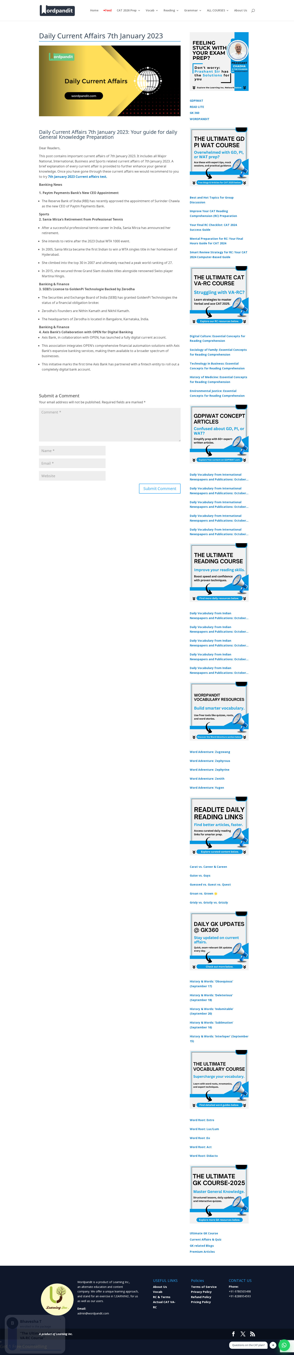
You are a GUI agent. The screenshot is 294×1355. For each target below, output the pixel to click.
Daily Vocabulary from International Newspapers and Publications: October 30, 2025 (218, 491)
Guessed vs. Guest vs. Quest (210, 884)
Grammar (191, 10)
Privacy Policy (201, 1292)
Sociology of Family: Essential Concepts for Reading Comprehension (218, 352)
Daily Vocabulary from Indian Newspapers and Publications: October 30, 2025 (218, 629)
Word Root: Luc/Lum (204, 1129)
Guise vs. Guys (200, 875)
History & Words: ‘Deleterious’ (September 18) (211, 997)
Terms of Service (204, 1287)
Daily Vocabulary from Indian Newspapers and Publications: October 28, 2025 (218, 643)
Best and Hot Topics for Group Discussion (212, 200)
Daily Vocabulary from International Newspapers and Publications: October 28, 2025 (218, 504)
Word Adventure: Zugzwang (210, 752)
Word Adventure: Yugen (207, 787)
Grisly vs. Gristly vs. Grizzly (209, 902)
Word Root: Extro (202, 1120)
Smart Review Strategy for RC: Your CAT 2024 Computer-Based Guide (218, 254)
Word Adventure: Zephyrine (209, 769)
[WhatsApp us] (284, 1345)
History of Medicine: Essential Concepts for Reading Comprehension (218, 379)
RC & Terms (161, 1297)
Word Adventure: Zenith (207, 778)
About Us (240, 10)
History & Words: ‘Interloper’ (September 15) (219, 1038)
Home (94, 10)
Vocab (150, 10)
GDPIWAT (196, 100)
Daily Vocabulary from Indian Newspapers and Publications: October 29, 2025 (218, 670)
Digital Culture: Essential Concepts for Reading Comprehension (217, 338)
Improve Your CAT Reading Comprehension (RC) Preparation (213, 213)
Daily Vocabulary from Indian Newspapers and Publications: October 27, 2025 (218, 657)
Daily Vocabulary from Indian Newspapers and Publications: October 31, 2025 (218, 615)
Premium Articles (202, 1252)
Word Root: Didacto (204, 1156)
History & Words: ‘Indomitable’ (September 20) (211, 1011)
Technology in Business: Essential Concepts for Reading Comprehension (217, 366)
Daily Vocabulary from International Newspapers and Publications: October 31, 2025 (218, 477)
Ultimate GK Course (204, 1233)
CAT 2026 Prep (127, 10)
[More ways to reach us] (273, 1345)
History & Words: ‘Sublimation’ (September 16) (211, 1025)
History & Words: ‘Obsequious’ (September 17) (211, 983)
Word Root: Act (201, 1147)
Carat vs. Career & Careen (208, 867)
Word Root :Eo (200, 1138)
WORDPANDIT (199, 119)
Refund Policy (201, 1297)
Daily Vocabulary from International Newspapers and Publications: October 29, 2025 (218, 532)
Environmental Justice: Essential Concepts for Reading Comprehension (217, 393)
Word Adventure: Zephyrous (210, 761)
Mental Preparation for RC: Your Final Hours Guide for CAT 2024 (216, 241)
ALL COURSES (216, 10)
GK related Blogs (202, 1246)
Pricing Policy (201, 1302)
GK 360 (194, 113)
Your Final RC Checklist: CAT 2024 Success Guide (213, 227)
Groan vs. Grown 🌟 (203, 893)
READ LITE (197, 107)
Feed (108, 10)
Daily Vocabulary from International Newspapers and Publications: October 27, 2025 (218, 518)
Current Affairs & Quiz (205, 1239)
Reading (169, 10)
